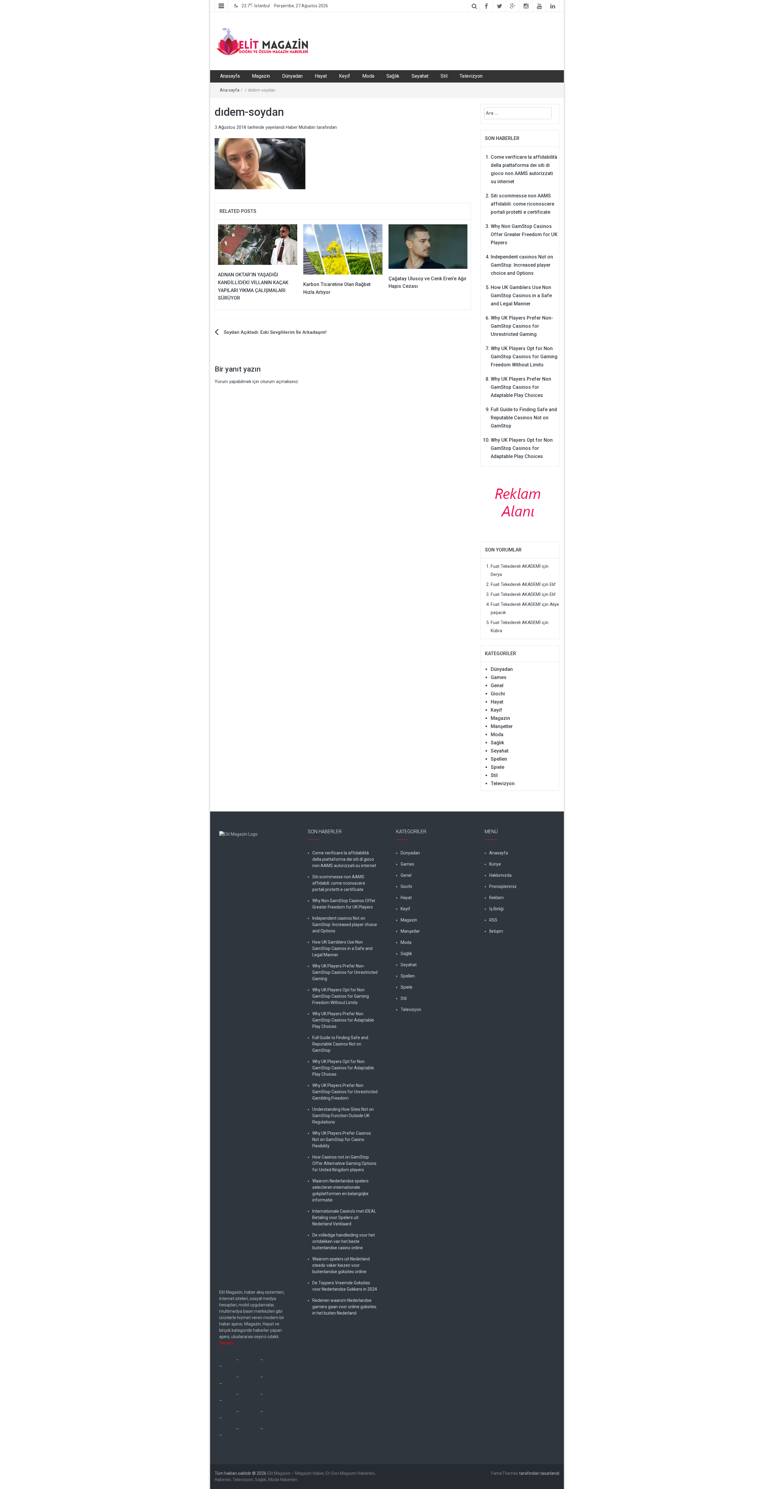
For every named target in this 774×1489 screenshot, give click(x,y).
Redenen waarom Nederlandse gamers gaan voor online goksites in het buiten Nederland (344, 1306)
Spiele (497, 767)
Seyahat (419, 76)
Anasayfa (230, 76)
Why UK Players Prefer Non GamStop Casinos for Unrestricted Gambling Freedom (345, 1091)
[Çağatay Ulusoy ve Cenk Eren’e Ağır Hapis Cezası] (428, 246)
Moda (368, 76)
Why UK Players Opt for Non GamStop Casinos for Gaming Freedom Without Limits (524, 357)
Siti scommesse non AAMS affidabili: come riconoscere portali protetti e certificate (522, 204)
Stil (444, 76)
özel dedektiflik (237, 1366)
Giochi (498, 694)
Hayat (321, 76)
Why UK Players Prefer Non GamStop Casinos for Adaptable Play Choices (521, 387)
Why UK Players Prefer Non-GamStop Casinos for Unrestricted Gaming (522, 326)
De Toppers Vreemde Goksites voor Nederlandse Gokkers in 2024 (344, 1286)
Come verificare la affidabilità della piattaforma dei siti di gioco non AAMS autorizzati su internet (344, 859)
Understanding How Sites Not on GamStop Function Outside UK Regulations (343, 1115)
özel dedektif (276, 1359)
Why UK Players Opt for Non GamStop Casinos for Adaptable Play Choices (522, 448)
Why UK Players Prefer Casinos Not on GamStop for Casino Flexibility (341, 1139)
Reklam (496, 897)
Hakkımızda (500, 875)
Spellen (499, 759)
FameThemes (504, 1473)
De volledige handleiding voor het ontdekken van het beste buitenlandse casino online (343, 1241)
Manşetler (502, 726)
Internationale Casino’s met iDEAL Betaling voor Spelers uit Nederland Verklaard (344, 1217)
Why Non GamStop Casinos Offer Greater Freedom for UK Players (524, 234)
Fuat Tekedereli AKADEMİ (516, 566)
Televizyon (471, 76)
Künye (495, 864)
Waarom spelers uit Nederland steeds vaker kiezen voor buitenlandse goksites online (341, 1265)
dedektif (227, 1359)
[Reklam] (519, 502)
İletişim (496, 931)
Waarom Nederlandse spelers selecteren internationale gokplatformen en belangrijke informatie (340, 1190)
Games (498, 677)
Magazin (261, 76)
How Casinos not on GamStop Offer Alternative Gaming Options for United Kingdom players (344, 1163)
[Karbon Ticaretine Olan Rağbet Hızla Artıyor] (342, 249)
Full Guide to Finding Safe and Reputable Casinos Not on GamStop (524, 418)
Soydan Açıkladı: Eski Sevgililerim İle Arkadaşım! (275, 332)
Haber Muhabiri (300, 127)
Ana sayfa (229, 90)
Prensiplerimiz (503, 886)
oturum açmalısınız (279, 381)
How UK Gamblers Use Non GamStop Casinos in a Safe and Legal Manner (521, 295)
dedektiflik (249, 1359)
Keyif (344, 76)
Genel (497, 685)
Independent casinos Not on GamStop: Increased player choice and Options (522, 265)
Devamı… (227, 1343)
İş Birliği (496, 908)
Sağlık (392, 76)
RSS (493, 920)
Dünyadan (292, 76)
